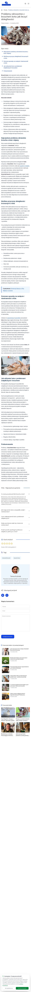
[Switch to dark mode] (25, 3)
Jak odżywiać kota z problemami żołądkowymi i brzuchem (13, 67)
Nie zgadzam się (9, 988)
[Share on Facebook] (2, 595)
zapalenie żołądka (24, 166)
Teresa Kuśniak (5, 23)
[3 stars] (7, 543)
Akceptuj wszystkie (22, 988)
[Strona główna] (1, 10)
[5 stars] (12, 543)
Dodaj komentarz (7, 636)
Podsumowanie (8, 71)
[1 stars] (2, 543)
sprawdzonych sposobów (13, 318)
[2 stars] (5, 543)
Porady (5, 10)
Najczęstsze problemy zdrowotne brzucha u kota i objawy (16, 52)
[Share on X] (6, 595)
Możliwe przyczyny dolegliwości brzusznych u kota (16, 57)
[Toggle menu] (28, 3)
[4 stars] (9, 543)
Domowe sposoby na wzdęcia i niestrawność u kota (16, 62)
